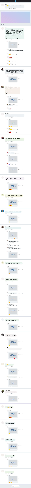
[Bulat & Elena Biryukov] (3, 227)
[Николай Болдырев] (3, 334)
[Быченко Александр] (3, 391)
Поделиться (15, 8)
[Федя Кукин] (3, 69)
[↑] (12, 8)
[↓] (14, 8)
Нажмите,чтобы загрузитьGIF (13, 45)
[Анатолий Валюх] (3, 211)
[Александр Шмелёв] (3, 138)
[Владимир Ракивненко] (3, 87)
